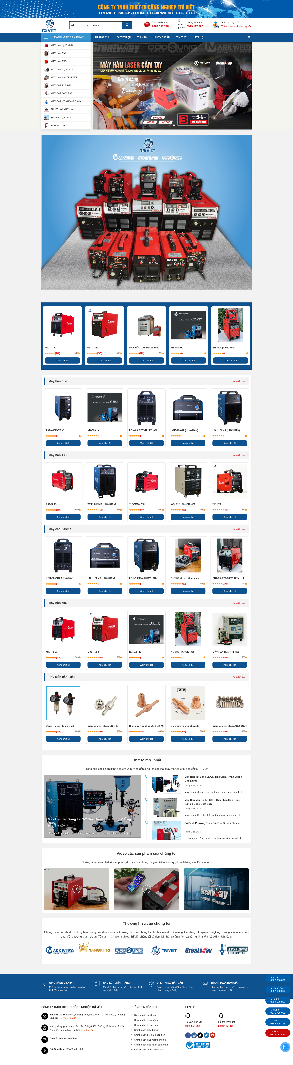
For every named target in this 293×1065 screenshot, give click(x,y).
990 (77, 509)
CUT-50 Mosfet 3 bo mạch (185, 578)
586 (118, 353)
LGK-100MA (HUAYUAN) (226, 430)
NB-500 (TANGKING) (224, 347)
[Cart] (248, 37)
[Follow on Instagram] (194, 1035)
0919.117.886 (225, 1026)
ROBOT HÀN (58, 125)
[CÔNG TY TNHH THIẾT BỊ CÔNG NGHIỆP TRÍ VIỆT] (52, 25)
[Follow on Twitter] (206, 1035)
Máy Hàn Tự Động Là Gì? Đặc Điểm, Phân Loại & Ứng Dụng (89, 821)
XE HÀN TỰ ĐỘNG (61, 117)
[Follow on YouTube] (212, 1035)
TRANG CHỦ (103, 37)
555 (243, 657)
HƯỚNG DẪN (161, 37)
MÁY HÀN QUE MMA (62, 45)
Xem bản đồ (69, 1018)
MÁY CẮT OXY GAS (61, 93)
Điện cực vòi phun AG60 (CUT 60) (229, 726)
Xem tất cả (239, 381)
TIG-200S (51, 504)
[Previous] (100, 85)
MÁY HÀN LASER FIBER (64, 77)
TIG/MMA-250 (137, 504)
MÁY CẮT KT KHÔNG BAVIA (66, 101)
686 (77, 731)
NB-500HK (177, 347)
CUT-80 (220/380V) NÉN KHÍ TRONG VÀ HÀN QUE (228, 578)
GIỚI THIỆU (124, 37)
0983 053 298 (160, 26)
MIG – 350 (50, 347)
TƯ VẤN (142, 37)
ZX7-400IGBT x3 (55, 430)
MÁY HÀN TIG (58, 53)
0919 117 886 (195, 26)
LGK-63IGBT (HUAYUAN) (143, 430)
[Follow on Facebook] (188, 1035)
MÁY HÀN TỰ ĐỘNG (62, 69)
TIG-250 (216, 504)
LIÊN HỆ (198, 37)
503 (76, 353)
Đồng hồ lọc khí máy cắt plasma (60, 726)
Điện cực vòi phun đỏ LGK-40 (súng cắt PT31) (146, 726)
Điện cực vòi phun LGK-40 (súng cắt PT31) (102, 726)
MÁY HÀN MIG (59, 61)
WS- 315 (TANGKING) (183, 504)
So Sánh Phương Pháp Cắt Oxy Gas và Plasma (212, 823)
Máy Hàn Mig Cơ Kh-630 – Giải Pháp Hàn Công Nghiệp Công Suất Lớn (212, 802)
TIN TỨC (181, 37)
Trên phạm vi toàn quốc (236, 26)
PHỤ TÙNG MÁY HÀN (62, 109)
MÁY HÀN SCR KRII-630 (225, 652)
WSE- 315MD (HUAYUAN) (101, 504)
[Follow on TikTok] (200, 1035)
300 (201, 583)
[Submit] (127, 25)
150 (243, 583)
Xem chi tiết (62, 360)
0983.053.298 (192, 1026)
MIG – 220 (92, 347)
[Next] (244, 85)
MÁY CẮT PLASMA (61, 85)
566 (118, 509)
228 (160, 353)
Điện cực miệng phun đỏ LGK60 (185, 726)
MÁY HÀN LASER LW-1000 (144, 347)
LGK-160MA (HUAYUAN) (184, 430)
